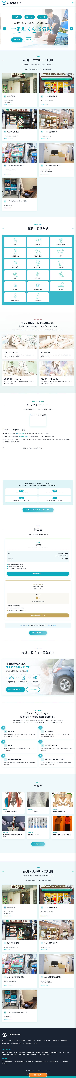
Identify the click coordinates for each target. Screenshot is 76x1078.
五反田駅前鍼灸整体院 (19, 1061)
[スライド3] (39, 45)
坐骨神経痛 (33, 1054)
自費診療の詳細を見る (37, 573)
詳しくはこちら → (52, 625)
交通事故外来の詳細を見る (37, 615)
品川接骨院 (4, 1063)
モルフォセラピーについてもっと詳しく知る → (38, 510)
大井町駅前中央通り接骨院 (41, 1061)
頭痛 (60, 1052)
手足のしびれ (65, 1052)
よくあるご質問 (27, 1043)
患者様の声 (56, 1040)
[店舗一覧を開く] (38, 1077)
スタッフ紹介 (46, 1040)
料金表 (39, 1040)
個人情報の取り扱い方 (30, 1070)
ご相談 (35, 1043)
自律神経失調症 (30, 1052)
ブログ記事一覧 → (38, 844)
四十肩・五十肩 (41, 1054)
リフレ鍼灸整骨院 (64, 1061)
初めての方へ (18, 34)
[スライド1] (35, 45)
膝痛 (3, 1052)
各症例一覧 (64, 1040)
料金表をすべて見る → (38, 633)
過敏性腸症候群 (45, 1052)
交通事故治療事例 (16, 1043)
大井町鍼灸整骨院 (53, 1061)
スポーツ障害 (9, 1052)
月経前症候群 (54, 1052)
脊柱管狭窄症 (14, 1054)
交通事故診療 (5, 1043)
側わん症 (49, 1054)
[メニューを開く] (72, 3)
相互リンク (40, 1070)
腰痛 (28, 1054)
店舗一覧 (4, 1058)
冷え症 (15, 1052)
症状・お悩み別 (21, 1040)
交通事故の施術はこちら (16, 689)
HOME (3, 1040)
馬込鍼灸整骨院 (29, 1061)
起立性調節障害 (5, 1054)
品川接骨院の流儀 (31, 34)
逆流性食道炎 (22, 1052)
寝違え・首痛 (22, 1054)
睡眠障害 (38, 1052)
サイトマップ (47, 1070)
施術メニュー (31, 1040)
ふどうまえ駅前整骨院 (7, 1061)
